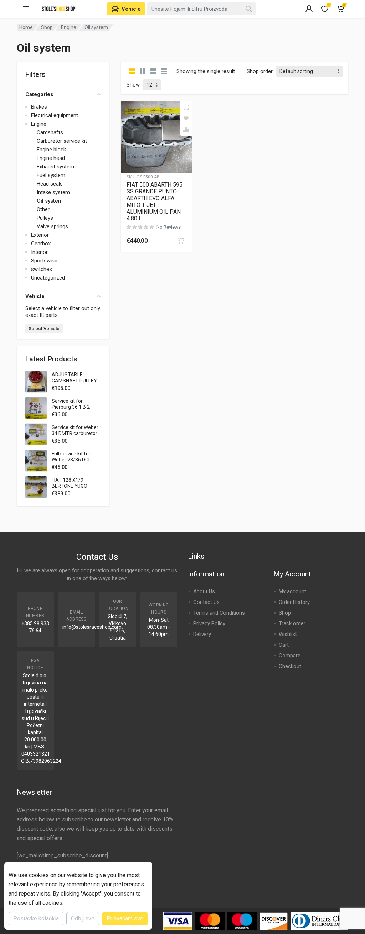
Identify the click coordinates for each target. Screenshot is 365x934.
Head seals (50, 184)
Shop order (260, 71)
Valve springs (52, 226)
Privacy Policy (209, 623)
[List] (153, 71)
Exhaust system (55, 166)
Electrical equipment (54, 115)
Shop (47, 27)
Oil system (50, 201)
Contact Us (206, 602)
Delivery (202, 634)
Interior (39, 252)
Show (133, 85)
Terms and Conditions (219, 613)
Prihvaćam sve (125, 918)
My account (292, 591)
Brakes (39, 107)
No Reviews (168, 227)
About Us (204, 591)
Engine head (51, 158)
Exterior (40, 235)
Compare (289, 655)
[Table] (164, 71)
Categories (39, 94)
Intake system (53, 192)
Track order (292, 623)
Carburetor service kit (62, 141)
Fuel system (51, 175)
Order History (294, 602)
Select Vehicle (44, 328)
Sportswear (44, 260)
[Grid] (132, 71)
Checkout (290, 666)
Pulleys (45, 218)
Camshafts (50, 132)
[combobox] (201, 8)
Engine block (51, 149)
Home (26, 27)
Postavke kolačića (36, 918)
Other (43, 209)
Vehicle (35, 296)
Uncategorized (48, 278)
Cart (284, 645)
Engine (68, 27)
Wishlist (288, 634)
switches (41, 269)
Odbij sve (82, 918)
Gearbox (41, 243)
